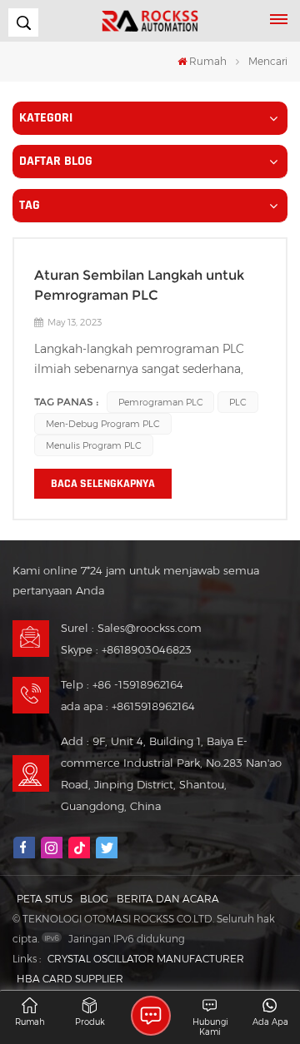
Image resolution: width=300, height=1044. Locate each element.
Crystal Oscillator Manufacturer (146, 958)
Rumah (208, 61)
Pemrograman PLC (160, 402)
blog (94, 898)
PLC (238, 402)
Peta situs (44, 898)
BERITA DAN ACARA (168, 898)
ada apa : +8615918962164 (128, 706)
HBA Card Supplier (70, 978)
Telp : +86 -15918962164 (122, 684)
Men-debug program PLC (103, 424)
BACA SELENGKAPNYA (103, 483)
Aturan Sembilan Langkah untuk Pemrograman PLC (139, 285)
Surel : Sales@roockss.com (131, 627)
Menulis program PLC (94, 445)
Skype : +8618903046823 (126, 649)
